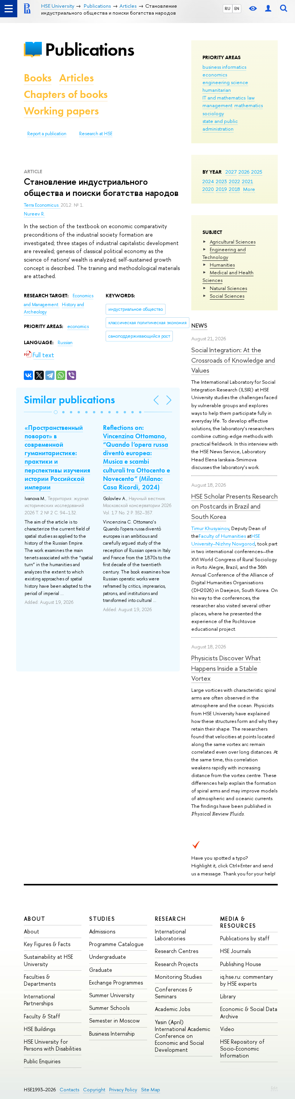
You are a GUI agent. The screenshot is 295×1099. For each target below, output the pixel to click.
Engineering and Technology (224, 253)
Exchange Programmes (116, 982)
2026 (244, 171)
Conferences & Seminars (173, 993)
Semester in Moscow (114, 1020)
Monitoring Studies (178, 976)
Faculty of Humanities (222, 535)
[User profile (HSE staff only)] (268, 8)
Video (227, 1029)
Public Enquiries (42, 1061)
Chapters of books (66, 94)
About (34, 918)
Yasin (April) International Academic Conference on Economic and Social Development (182, 1036)
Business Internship (112, 1033)
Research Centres (176, 951)
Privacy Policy (123, 1089)
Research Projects (176, 964)
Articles (76, 78)
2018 (234, 189)
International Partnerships (39, 1000)
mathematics (248, 105)
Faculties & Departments (40, 980)
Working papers (61, 111)
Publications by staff (245, 938)
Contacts (69, 1089)
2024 (208, 181)
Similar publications (69, 399)
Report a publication (46, 134)
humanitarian (216, 89)
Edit (274, 1088)
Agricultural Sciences (232, 241)
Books (37, 78)
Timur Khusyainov (210, 528)
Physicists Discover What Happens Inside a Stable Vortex (226, 668)
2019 (221, 189)
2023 (221, 181)
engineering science (225, 82)
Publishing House (240, 964)
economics (214, 74)
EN (236, 8)
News (199, 326)
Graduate (100, 969)
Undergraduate (107, 956)
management (217, 105)
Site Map (150, 1089)
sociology (213, 113)
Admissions (102, 931)
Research (170, 918)
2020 (208, 189)
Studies (102, 918)
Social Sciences (227, 295)
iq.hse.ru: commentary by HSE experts (246, 980)
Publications (89, 49)
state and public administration (220, 125)
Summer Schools (109, 1007)
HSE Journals (235, 951)
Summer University (111, 995)
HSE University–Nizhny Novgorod (225, 539)
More (249, 189)
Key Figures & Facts (47, 944)
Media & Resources (238, 922)
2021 (247, 181)
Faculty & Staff (42, 1016)
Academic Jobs (172, 1009)
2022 (234, 181)
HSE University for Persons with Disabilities (52, 1045)
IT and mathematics (223, 97)
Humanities (222, 264)
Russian (65, 343)
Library (228, 996)
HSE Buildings (39, 1029)
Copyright (94, 1089)
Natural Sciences (228, 288)
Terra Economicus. (42, 205)
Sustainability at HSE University (48, 960)
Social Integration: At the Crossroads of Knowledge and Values (233, 360)
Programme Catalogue (116, 944)
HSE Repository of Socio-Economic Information (242, 1048)
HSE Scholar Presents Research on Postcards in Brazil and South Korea (234, 506)
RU (227, 8)
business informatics (224, 66)
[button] (56, 412)
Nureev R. (34, 214)
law (251, 97)
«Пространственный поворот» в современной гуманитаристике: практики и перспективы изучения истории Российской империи (57, 457)
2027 (231, 171)
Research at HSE (96, 134)
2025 (256, 171)
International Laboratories (170, 935)
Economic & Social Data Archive (248, 1012)
